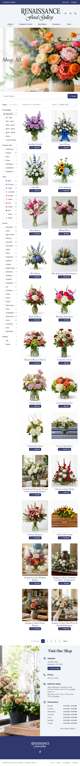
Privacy (58, 763)
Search (73, 96)
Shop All (10, 24)
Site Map (75, 763)
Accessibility (66, 763)
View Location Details (67, 729)
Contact (74, 2)
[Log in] (70, 13)
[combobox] (68, 104)
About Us (65, 2)
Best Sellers (42, 24)
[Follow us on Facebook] (40, 751)
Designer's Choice (25, 24)
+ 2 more (72, 689)
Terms (52, 763)
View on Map (54, 668)
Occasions (56, 24)
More (69, 24)
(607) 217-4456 (9, 2)
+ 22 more (55, 696)
